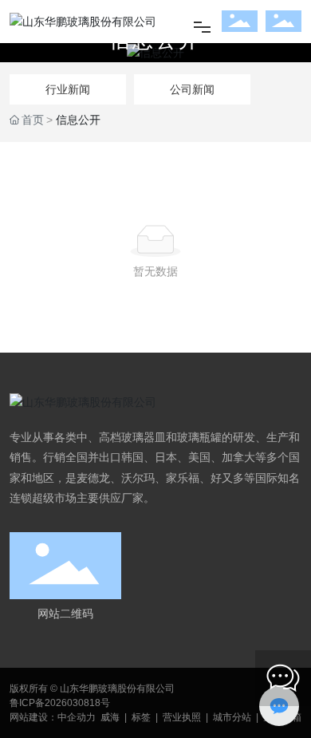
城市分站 (232, 717)
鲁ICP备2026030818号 (60, 703)
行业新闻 (67, 89)
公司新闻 (192, 89)
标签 (141, 717)
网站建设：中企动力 (53, 717)
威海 (110, 717)
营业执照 (182, 717)
